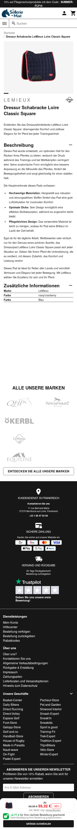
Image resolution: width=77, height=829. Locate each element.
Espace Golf (11, 718)
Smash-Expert (49, 713)
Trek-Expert (47, 736)
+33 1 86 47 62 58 (38, 515)
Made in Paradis (14, 745)
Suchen (22, 23)
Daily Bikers (11, 704)
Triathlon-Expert (50, 740)
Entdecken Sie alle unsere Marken (38, 471)
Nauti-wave (10, 749)
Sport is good (49, 727)
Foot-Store (10, 722)
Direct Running (13, 709)
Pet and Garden (50, 704)
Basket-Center (12, 700)
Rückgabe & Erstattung (18, 667)
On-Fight (9, 754)
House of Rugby (13, 740)
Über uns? (10, 654)
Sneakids (46, 722)
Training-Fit (47, 731)
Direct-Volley (11, 713)
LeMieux (17, 100)
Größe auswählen (38, 823)
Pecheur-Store (49, 700)
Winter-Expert (49, 754)
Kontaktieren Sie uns (38, 503)
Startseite (9, 33)
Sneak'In (46, 718)
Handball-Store (13, 736)
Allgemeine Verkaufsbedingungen (25, 663)
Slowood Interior (51, 709)
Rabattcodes (11, 640)
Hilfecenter (10, 627)
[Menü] (4, 23)
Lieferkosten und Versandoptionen (25, 681)
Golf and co (10, 731)
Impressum (10, 672)
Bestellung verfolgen (16, 631)
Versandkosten (53, 810)
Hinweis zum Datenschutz (20, 685)
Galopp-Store (12, 727)
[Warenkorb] (73, 13)
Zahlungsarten (12, 676)
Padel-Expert (11, 758)
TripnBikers (47, 745)
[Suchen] (13, 23)
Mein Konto (10, 622)
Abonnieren (38, 796)
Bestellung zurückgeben (38, 573)
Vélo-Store (47, 749)
